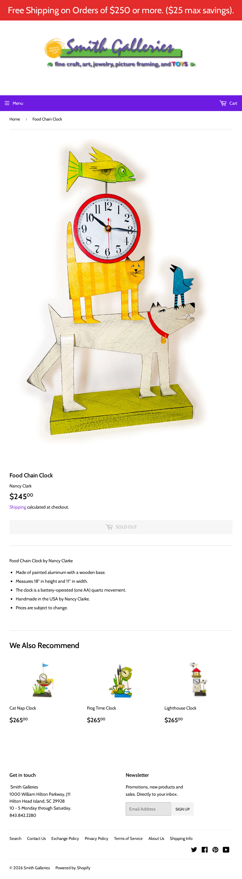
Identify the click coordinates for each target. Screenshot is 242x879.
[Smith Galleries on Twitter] (194, 850)
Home (14, 118)
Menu (18, 103)
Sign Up (183, 809)
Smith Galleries (37, 867)
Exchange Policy (65, 838)
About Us (156, 838)
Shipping (17, 507)
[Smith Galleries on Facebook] (204, 850)
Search (15, 838)
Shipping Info (181, 838)
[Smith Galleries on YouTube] (226, 850)
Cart (232, 103)
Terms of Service (128, 838)
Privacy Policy (96, 838)
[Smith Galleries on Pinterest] (215, 850)
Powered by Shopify (72, 867)
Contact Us (36, 838)
